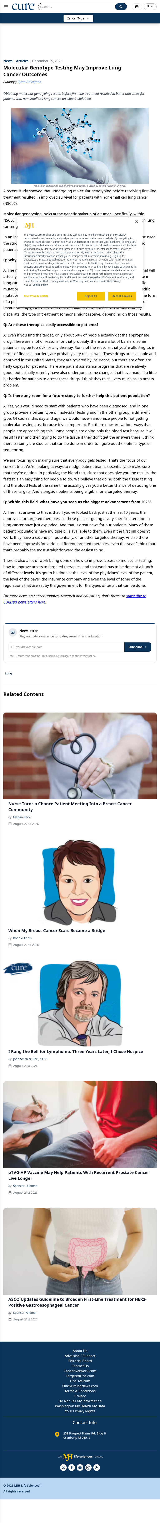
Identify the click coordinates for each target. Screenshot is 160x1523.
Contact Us (80, 1366)
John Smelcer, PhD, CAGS (30, 1059)
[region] (80, 262)
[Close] (136, 221)
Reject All (91, 296)
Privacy (80, 1396)
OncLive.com (80, 1381)
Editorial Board (80, 1361)
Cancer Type (75, 18)
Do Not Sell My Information (80, 1401)
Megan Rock (21, 817)
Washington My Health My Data (80, 1406)
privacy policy (87, 656)
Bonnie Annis (22, 938)
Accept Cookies (122, 296)
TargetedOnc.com (80, 1376)
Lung (8, 673)
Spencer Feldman (25, 1186)
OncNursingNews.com (80, 1386)
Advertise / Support (80, 1355)
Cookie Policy (40, 284)
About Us (80, 1350)
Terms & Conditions (80, 1391)
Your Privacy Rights (80, 1411)
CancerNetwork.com (80, 1371)
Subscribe (135, 647)
